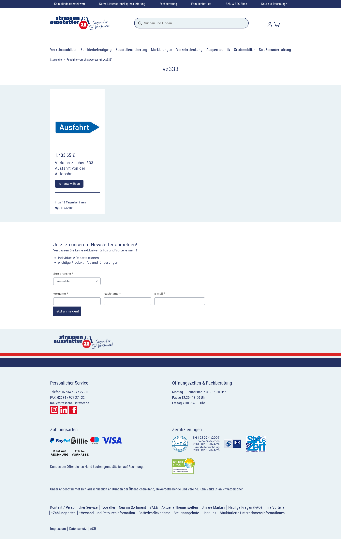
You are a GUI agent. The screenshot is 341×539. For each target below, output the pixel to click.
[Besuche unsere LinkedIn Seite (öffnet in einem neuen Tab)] (63, 410)
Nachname (112, 293)
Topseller (108, 507)
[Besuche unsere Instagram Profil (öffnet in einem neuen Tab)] (54, 410)
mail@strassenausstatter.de (69, 403)
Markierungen (161, 49)
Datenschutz (78, 529)
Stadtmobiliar (244, 49)
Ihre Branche (63, 274)
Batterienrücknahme (154, 513)
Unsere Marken (213, 507)
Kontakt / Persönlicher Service (73, 507)
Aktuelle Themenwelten (179, 507)
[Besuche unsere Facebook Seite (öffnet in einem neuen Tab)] (73, 410)
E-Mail (159, 293)
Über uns (209, 513)
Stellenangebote (186, 513)
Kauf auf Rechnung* (274, 4)
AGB (93, 529)
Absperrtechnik (218, 49)
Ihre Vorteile (274, 507)
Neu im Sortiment (132, 507)
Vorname (60, 293)
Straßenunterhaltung (275, 49)
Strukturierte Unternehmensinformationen (252, 513)
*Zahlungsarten (63, 513)
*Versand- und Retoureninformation (107, 513)
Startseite (56, 59)
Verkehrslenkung (189, 49)
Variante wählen (69, 183)
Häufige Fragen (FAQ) (245, 507)
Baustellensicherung (131, 49)
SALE (154, 507)
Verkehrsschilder (63, 49)
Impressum (58, 529)
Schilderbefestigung (96, 49)
